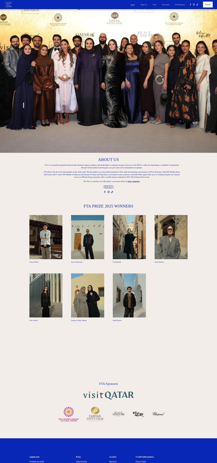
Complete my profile (36, 461)
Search (207, 4)
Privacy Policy (141, 461)
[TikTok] (197, 4)
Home (133, 5)
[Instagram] (194, 4)
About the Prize (81, 461)
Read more (108, 187)
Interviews (113, 461)
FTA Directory (180, 5)
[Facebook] (190, 4)
